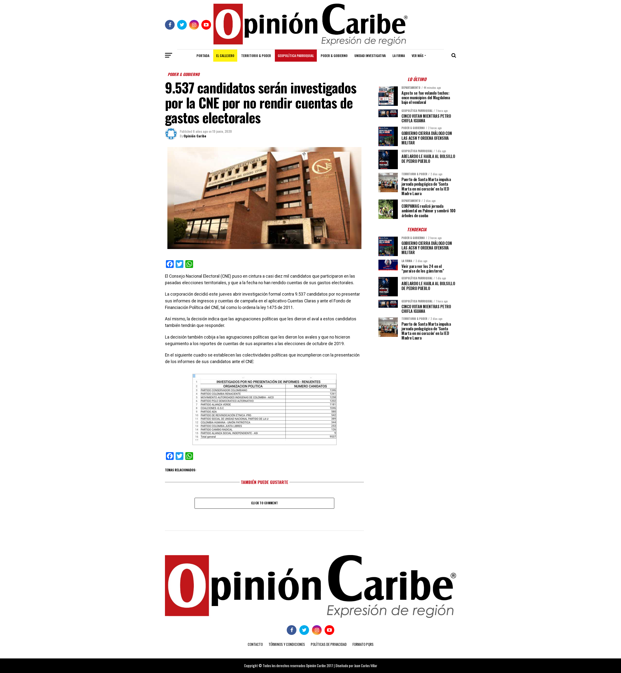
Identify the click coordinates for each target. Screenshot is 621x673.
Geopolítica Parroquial (296, 55)
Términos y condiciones (287, 644)
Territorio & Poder (256, 55)
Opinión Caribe (195, 135)
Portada (202, 55)
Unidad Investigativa (370, 55)
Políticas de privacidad (329, 644)
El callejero (225, 55)
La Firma (398, 55)
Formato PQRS (363, 644)
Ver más (417, 55)
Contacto (255, 644)
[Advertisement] (417, 378)
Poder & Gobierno (334, 55)
